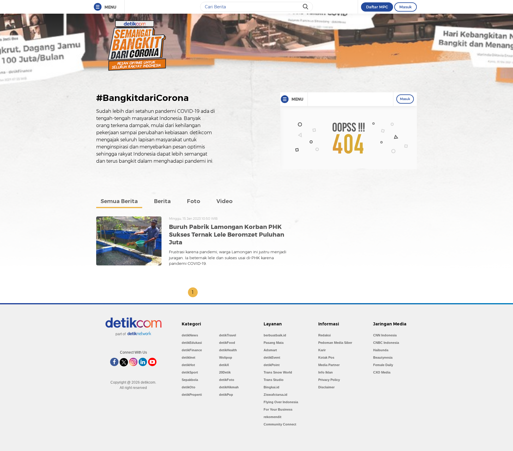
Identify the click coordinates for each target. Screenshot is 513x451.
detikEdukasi (192, 342)
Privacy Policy (329, 380)
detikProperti (192, 394)
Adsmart (270, 350)
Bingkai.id (271, 387)
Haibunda (380, 350)
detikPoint (272, 365)
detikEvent (272, 357)
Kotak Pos (326, 357)
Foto (193, 201)
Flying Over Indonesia (281, 402)
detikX (224, 365)
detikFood (227, 342)
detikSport (190, 372)
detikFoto (226, 380)
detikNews (190, 335)
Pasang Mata (274, 342)
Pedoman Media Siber (335, 342)
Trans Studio (274, 380)
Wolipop (225, 357)
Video (224, 201)
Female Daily (383, 365)
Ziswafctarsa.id (275, 394)
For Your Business (278, 409)
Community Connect (280, 424)
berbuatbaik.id (275, 335)
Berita (162, 201)
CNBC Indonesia (386, 342)
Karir (322, 350)
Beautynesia (382, 357)
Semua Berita (119, 201)
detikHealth (228, 350)
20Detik (225, 372)
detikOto (188, 387)
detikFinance (192, 350)
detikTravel (227, 335)
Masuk (405, 6)
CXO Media (381, 372)
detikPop (226, 394)
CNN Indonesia (385, 335)
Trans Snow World (278, 372)
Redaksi (324, 335)
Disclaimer (326, 387)
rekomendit (272, 417)
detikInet (188, 357)
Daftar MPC (377, 6)
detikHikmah (229, 387)
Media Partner (329, 365)
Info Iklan (325, 372)
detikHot (188, 365)
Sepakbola (190, 380)
